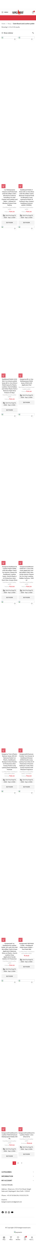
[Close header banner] (33, 2)
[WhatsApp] (9, 1213)
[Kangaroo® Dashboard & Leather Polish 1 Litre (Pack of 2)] (26, 1055)
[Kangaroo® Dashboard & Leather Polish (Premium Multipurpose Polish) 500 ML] (10, 1055)
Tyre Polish (28, 773)
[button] (4, 186)
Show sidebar (8, 33)
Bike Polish (22, 387)
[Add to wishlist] (14, 39)
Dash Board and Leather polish (9, 208)
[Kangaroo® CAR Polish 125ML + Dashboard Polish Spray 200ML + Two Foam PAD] (26, 866)
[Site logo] (18, 12)
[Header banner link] (15, 2)
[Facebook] (3, 1213)
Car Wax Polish (6, 772)
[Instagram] (6, 1213)
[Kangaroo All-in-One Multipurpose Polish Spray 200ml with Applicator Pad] (26, 302)
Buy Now (9, 222)
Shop (9, 23)
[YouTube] (12, 1213)
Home (3, 23)
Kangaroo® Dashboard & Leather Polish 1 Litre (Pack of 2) (26, 1135)
